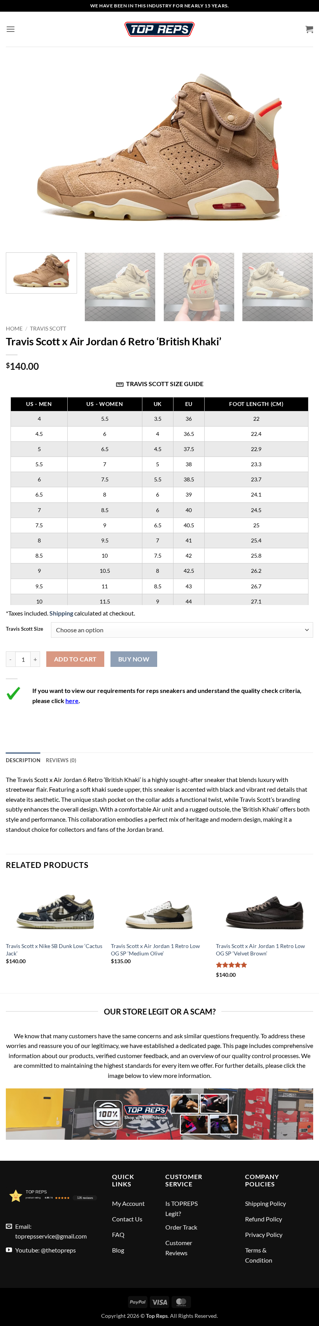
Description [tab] (23, 760)
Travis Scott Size (24, 629)
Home (14, 328)
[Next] (301, 287)
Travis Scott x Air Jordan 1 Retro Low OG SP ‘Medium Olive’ (155, 950)
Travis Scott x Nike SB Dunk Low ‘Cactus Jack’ (54, 950)
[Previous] (6, 935)
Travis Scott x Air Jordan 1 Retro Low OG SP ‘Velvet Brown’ (260, 950)
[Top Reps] (159, 29)
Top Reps (157, 1315)
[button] (10, 28)
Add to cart (75, 659)
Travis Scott (48, 328)
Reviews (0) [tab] (61, 760)
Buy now (133, 659)
